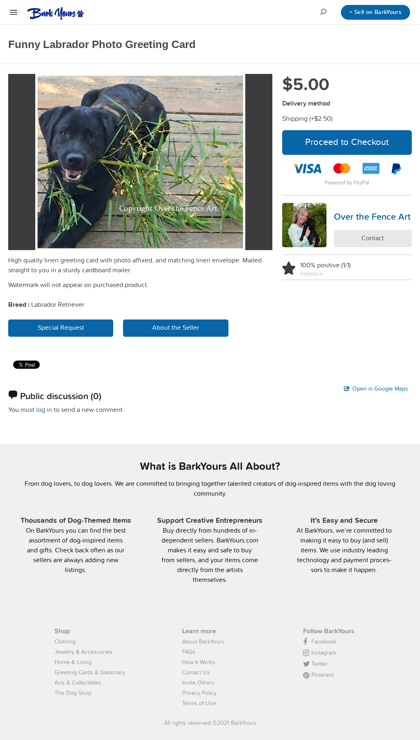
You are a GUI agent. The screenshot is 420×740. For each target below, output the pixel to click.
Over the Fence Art (372, 216)
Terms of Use (199, 703)
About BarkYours (203, 641)
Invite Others (198, 682)
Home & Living (73, 662)
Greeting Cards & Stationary (90, 672)
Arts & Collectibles (78, 682)
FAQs (189, 652)
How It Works (198, 662)
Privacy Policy (199, 693)
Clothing (65, 641)
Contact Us (196, 672)
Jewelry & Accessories (83, 652)
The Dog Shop (73, 693)
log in (44, 409)
